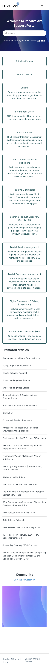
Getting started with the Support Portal (21, 358)
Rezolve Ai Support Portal (11, 661)
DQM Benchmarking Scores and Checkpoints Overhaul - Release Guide (24, 504)
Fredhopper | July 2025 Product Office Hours (24, 438)
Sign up (41, 40)
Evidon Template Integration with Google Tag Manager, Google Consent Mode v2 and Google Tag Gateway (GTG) (24, 555)
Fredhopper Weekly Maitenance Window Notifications (21, 457)
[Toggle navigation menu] (42, 5)
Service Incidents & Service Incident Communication (19, 397)
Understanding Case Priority (16, 380)
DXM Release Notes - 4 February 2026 (21, 527)
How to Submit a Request (14, 373)
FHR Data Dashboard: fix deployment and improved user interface (22, 447)
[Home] (12, 4)
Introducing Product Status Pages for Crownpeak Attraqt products (20, 429)
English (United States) (32, 660)
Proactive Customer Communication (19, 405)
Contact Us (7, 413)
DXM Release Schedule (13, 520)
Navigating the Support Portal (16, 365)
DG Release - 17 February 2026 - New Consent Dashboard (20, 536)
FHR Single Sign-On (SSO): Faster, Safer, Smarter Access (22, 468)
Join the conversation (24, 579)
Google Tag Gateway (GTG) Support (19, 545)
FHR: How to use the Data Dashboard (20, 484)
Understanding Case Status (15, 387)
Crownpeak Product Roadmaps (17, 420)
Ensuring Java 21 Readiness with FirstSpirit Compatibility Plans (23, 493)
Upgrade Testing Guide (13, 477)
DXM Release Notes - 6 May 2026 (18, 512)
